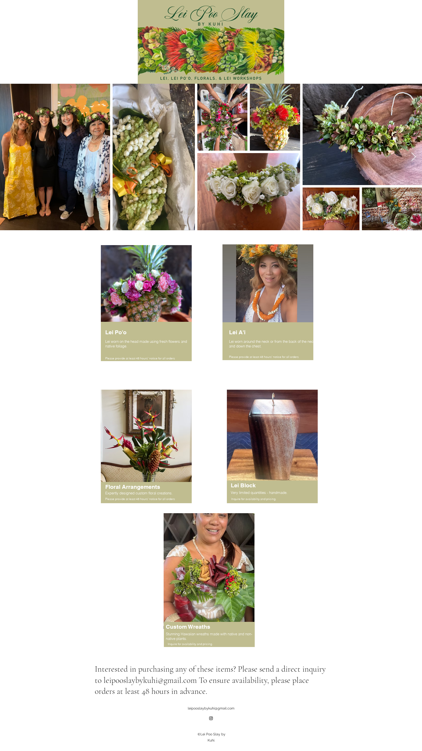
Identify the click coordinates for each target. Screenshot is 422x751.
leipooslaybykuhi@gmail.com (150, 680)
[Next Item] (413, 157)
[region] (270, 309)
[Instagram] (211, 718)
